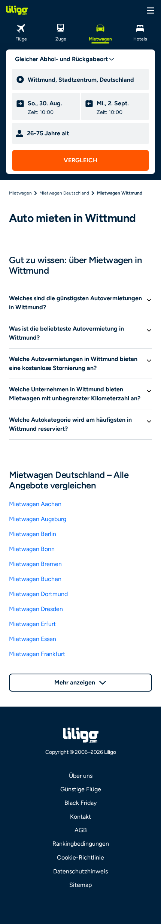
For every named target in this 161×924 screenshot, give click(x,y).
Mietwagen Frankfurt (37, 653)
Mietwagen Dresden (36, 609)
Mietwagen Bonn (32, 549)
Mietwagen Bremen (35, 564)
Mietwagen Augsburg (37, 519)
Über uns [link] (80, 775)
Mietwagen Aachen (35, 504)
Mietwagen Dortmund (38, 594)
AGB (81, 830)
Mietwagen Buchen (35, 579)
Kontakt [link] (80, 816)
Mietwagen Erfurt (32, 623)
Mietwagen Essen (32, 638)
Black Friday (80, 802)
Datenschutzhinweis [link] (80, 871)
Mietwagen (20, 193)
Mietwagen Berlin (32, 534)
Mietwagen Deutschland (64, 193)
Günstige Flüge (80, 789)
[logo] (17, 10)
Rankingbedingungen (80, 843)
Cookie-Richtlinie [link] (80, 857)
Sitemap (80, 884)
